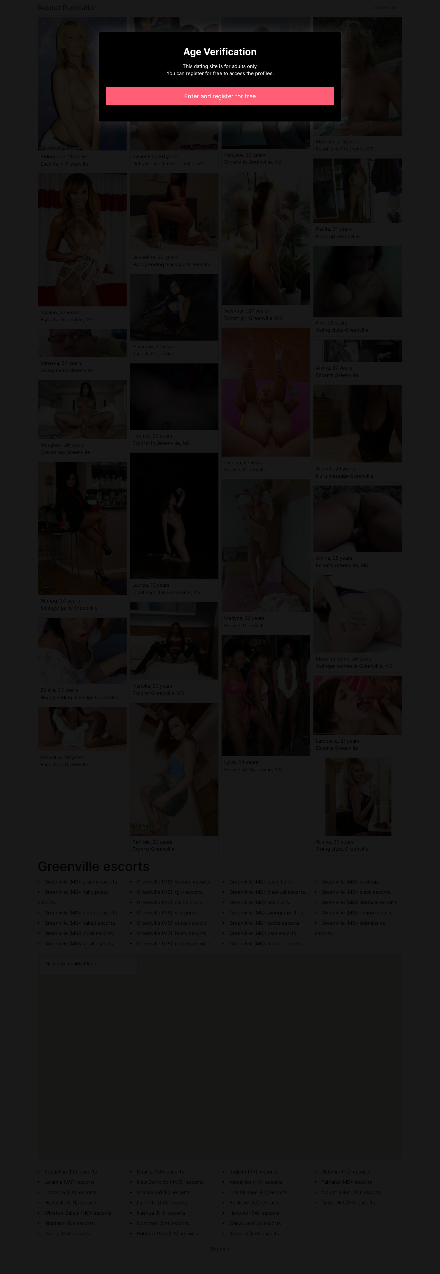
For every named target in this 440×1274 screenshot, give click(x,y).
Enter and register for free (220, 96)
